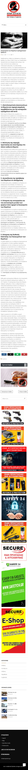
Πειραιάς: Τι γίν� (12, 703)
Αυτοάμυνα (4, 668)
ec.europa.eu (7, 351)
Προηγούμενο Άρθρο (7, 391)
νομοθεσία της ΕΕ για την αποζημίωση (17, 188)
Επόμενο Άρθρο (23, 391)
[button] (25, 25)
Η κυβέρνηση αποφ (12, 715)
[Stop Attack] (14, 11)
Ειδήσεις (3, 671)
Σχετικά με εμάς (6, 743)
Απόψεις (3, 665)
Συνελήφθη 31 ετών (12, 709)
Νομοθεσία (4, 359)
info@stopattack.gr (6, 758)
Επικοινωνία (5, 745)
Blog (3, 740)
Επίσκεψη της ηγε (12, 692)
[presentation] (24, 365)
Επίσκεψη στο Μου (12, 698)
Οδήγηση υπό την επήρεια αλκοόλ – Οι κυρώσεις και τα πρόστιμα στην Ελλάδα (14, 378)
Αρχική (4, 738)
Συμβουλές (4, 677)
